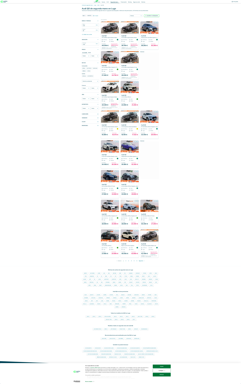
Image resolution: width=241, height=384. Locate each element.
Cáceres (149, 294)
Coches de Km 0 (98, 348)
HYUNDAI (137, 276)
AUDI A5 (115, 316)
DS (101, 276)
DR (97, 276)
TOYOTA (137, 285)
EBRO (106, 276)
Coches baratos (88, 348)
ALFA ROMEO (92, 273)
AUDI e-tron (140, 316)
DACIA (156, 273)
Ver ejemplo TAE (113, 46)
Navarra (126, 300)
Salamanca (92, 303)
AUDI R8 (128, 319)
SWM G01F (136, 329)
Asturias (111, 294)
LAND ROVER (106, 279)
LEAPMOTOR (114, 279)
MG (97, 282)
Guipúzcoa (149, 297)
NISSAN (114, 282)
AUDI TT (134, 319)
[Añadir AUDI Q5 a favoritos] (116, 22)
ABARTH (85, 273)
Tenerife (124, 303)
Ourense (132, 300)
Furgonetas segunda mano (129, 354)
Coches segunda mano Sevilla (121, 351)
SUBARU (115, 285)
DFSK (86, 276)
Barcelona (136, 294)
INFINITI (143, 276)
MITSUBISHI (108, 282)
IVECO (149, 276)
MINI (101, 282)
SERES (89, 285)
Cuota (89, 52)
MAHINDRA (144, 279)
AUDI (104, 273)
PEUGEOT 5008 (122, 329)
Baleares (129, 294)
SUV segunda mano (123, 357)
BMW (120, 273)
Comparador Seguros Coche (152, 351)
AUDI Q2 (146, 316)
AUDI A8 (133, 316)
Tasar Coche (132, 357)
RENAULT (150, 282)
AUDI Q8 (122, 319)
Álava (85, 294)
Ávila (117, 294)
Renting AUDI (136, 338)
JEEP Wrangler (113, 329)
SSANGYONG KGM (108, 285)
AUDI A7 (127, 316)
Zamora (116, 306)
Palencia (139, 300)
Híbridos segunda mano (101, 357)
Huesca (86, 300)
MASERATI (150, 279)
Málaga (113, 300)
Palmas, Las (146, 300)
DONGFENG (92, 276)
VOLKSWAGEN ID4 (144, 329)
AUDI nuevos (128, 338)
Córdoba (108, 297)
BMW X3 (105, 329)
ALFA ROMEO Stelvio (97, 329)
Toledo (136, 303)
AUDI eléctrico (112, 338)
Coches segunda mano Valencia (136, 351)
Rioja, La (84, 303)
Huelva (155, 297)
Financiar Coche (117, 354)
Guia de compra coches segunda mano (145, 354)
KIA (94, 279)
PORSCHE (144, 282)
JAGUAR (84, 279)
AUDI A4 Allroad (107, 316)
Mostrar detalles (88, 381)
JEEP (90, 279)
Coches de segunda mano (122, 348)
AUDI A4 (99, 316)
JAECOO (154, 276)
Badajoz (123, 294)
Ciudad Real (100, 297)
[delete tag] (85, 15)
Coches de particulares (109, 348)
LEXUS (125, 279)
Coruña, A (115, 297)
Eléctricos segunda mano (93, 354)
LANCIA (99, 279)
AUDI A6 (121, 316)
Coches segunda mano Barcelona (90, 351)
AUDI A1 (88, 316)
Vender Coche (141, 357)
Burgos (143, 294)
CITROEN (144, 273)
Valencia (142, 303)
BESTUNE (114, 273)
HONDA (131, 276)
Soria (111, 303)
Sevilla (105, 303)
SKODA (95, 285)
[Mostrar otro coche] (110, 32)
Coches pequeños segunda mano (149, 348)
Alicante (98, 294)
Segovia (98, 303)
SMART (100, 285)
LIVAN (131, 279)
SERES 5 (129, 329)
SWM (127, 285)
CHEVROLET (138, 273)
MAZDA (85, 282)
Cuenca (121, 297)
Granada (133, 297)
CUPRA (150, 273)
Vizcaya (156, 303)
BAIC (109, 273)
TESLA (132, 285)
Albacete (92, 294)
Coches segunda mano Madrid (106, 351)
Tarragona (117, 303)
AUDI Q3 (152, 316)
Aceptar (161, 366)
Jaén (92, 300)
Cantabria (86, 297)
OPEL (125, 282)
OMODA (119, 282)
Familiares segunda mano (106, 354)
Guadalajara (141, 297)
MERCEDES (92, 282)
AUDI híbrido (120, 338)
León (97, 300)
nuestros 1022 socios (95, 367)
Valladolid (149, 303)
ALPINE (99, 273)
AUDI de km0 (104, 338)
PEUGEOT (131, 282)
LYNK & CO (137, 279)
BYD (125, 273)
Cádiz (155, 294)
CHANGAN (130, 273)
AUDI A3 (94, 316)
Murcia (119, 300)
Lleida (102, 300)
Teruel (130, 303)
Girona (127, 297)
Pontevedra (153, 300)
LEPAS (120, 279)
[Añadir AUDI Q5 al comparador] (118, 22)
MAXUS (156, 279)
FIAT (115, 276)
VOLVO (151, 285)
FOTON (126, 276)
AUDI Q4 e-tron (109, 319)
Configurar (161, 370)
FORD (120, 276)
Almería (104, 294)
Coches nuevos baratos (135, 348)
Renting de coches (113, 357)
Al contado (84, 52)
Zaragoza (124, 306)
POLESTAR (137, 282)
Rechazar (162, 374)
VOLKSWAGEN (144, 285)
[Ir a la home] (4, 1)
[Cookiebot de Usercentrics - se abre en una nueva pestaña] (76, 381)
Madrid (107, 300)
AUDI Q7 (116, 319)
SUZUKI (121, 285)
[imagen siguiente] (118, 27)
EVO (111, 276)
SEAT (156, 282)
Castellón (93, 297)
